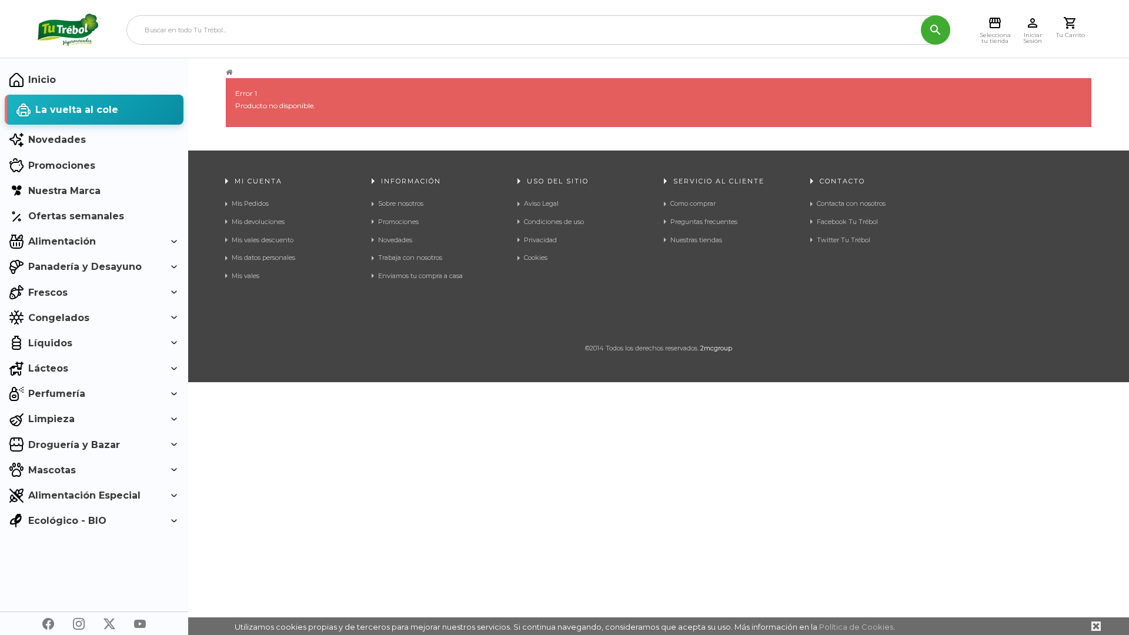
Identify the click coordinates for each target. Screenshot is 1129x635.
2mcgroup (716, 348)
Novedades (395, 240)
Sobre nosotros (400, 203)
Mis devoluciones (258, 222)
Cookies (535, 257)
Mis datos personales (263, 257)
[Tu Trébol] (68, 30)
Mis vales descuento (262, 240)
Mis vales (245, 276)
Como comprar (693, 203)
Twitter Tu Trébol (843, 240)
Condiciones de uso (554, 222)
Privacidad (540, 240)
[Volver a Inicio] (229, 72)
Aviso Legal (541, 203)
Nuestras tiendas (696, 240)
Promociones (398, 222)
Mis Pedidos (250, 203)
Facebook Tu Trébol (847, 222)
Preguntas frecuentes (703, 222)
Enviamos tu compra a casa (420, 276)
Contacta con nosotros (851, 203)
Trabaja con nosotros (410, 257)
